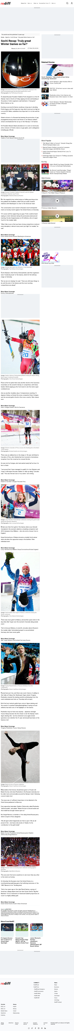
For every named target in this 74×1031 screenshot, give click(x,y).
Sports (7, 37)
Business (56, 987)
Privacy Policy (17, 1023)
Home (22, 3)
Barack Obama (13, 138)
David (2, 903)
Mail (25, 3)
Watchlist (3, 1013)
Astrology (56, 1000)
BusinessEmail (42, 3)
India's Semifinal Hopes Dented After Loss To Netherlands (57, 152)
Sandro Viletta (13, 407)
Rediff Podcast (58, 1002)
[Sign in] (71, 3)
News (29, 3)
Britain (31, 549)
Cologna (14, 481)
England (35, 549)
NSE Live (3, 1008)
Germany (23, 640)
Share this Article (33, 48)
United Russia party (22, 833)
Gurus (47, 3)
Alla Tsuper (4, 640)
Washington (21, 236)
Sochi (20, 138)
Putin (2, 236)
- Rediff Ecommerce (38, 991)
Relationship (16, 1013)
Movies (56, 989)
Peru (24, 481)
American (28, 236)
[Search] (67, 3)
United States (8, 236)
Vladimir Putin (5, 138)
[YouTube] (42, 1028)
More (53, 3)
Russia (15, 236)
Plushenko (12, 833)
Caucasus (21, 407)
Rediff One (36, 987)
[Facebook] (35, 1028)
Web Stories (46, 178)
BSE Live (3, 1006)
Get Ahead (56, 995)
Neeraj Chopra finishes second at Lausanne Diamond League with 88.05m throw (56, 148)
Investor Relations (35, 1023)
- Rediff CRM (37, 995)
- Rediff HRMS (37, 993)
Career (14, 1011)
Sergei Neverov (12, 834)
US (23, 138)
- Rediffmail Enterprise (39, 989)
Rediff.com (57, 1023)
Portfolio (3, 1015)
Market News (4, 1011)
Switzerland (16, 640)
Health (14, 1006)
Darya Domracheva (23, 549)
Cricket (56, 993)
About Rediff (2, 1023)
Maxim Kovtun (5, 833)
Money (35, 3)
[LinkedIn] (45, 1028)
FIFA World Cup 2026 (48, 263)
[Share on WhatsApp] (29, 1028)
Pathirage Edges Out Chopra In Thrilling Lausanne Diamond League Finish (58, 156)
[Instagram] (38, 1028)
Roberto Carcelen (6, 481)
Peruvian (19, 481)
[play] (57, 186)
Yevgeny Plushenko (7, 728)
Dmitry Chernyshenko (7, 293)
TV (49, 3)
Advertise (11, 1023)
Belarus (10, 640)
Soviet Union (17, 903)
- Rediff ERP (36, 997)
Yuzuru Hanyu (17, 728)
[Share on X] (32, 1028)
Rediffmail (36, 985)
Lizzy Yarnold (5, 549)
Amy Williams (13, 549)
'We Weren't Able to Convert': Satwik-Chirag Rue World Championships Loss (57, 144)
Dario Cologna (5, 407)
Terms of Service (25, 1023)
